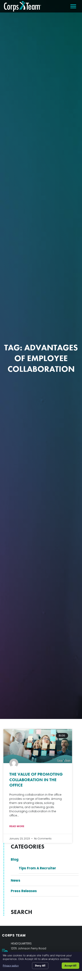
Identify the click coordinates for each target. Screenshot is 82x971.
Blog (15, 859)
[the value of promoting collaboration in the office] (37, 746)
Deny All (40, 965)
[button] (73, 6)
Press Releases (24, 891)
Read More (16, 826)
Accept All (70, 965)
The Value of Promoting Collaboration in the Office (36, 779)
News (15, 880)
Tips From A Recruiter (37, 868)
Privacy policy (11, 965)
